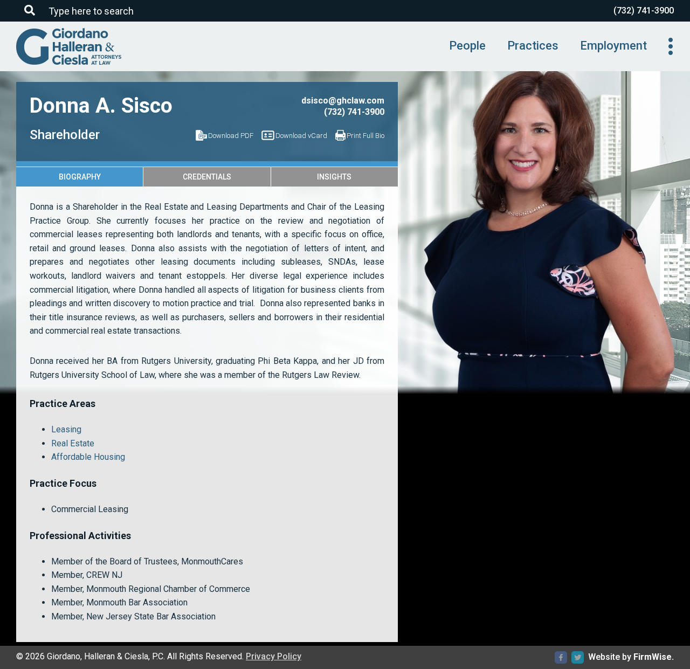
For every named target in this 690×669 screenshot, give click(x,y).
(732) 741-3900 (643, 10)
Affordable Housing (88, 457)
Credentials (207, 177)
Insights (334, 177)
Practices (532, 45)
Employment (613, 45)
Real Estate (72, 443)
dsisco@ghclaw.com (342, 100)
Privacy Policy (273, 656)
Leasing (66, 429)
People (467, 45)
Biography (80, 177)
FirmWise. (653, 657)
